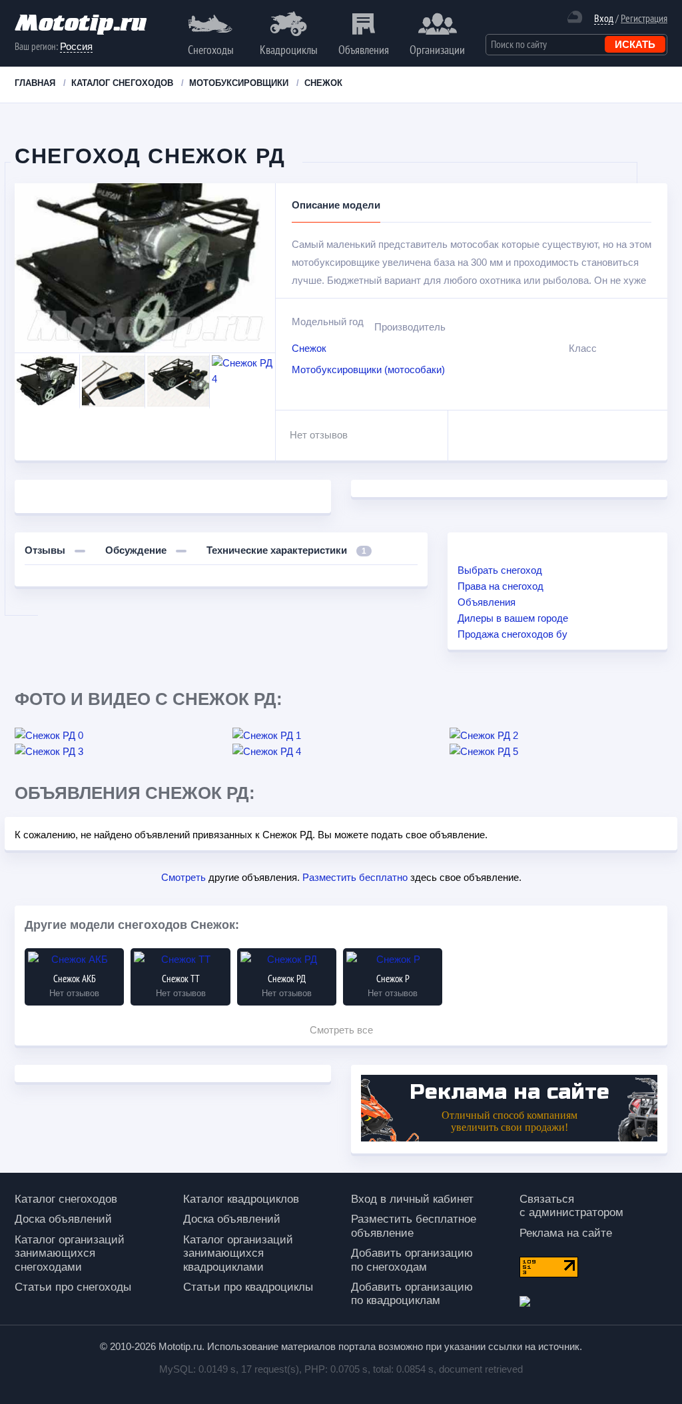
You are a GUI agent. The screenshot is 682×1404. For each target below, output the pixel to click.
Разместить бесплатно (355, 877)
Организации (437, 49)
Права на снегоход (500, 586)
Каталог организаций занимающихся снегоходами (70, 1253)
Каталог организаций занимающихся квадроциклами (238, 1253)
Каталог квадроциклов (241, 1199)
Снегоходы (211, 49)
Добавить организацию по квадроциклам (412, 1294)
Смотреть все (341, 1030)
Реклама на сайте (565, 1233)
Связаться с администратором (571, 1206)
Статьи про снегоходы (73, 1287)
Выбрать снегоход (500, 570)
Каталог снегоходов (66, 1199)
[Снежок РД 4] (341, 752)
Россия (76, 46)
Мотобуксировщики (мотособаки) (368, 369)
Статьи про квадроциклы (248, 1287)
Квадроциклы (289, 49)
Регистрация (644, 18)
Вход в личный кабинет (412, 1199)
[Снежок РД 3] (123, 752)
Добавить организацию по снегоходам (412, 1260)
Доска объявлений (63, 1219)
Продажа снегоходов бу (512, 634)
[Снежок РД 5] (558, 752)
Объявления (363, 49)
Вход (603, 18)
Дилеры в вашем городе (513, 618)
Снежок (309, 348)
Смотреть (183, 877)
